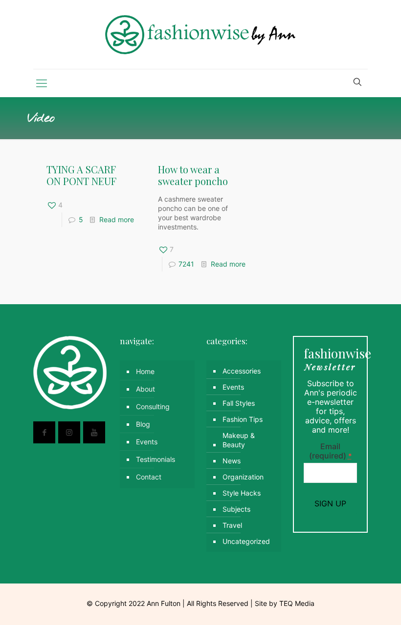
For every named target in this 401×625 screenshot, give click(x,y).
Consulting (153, 406)
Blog (143, 424)
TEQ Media (296, 603)
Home (145, 371)
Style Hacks (242, 493)
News (232, 461)
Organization (243, 477)
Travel (232, 525)
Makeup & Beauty (239, 440)
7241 (186, 264)
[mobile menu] (41, 83)
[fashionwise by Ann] (200, 34)
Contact (148, 477)
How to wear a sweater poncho (193, 175)
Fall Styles (239, 403)
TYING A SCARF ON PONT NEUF (81, 175)
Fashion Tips (243, 419)
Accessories (242, 371)
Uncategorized (246, 541)
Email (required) (330, 451)
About (145, 389)
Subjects (236, 509)
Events (146, 442)
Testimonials (155, 459)
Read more (116, 219)
